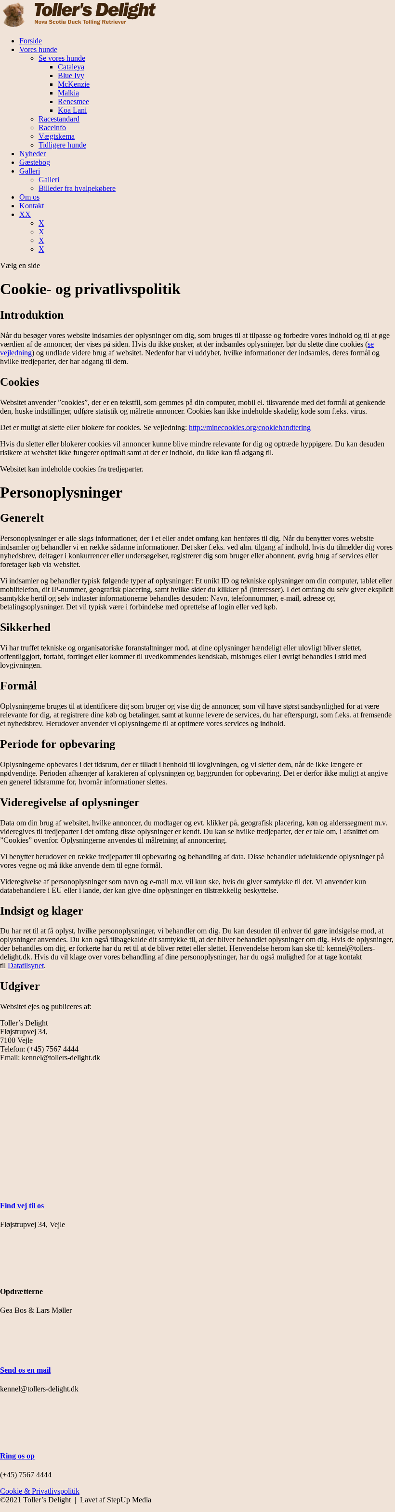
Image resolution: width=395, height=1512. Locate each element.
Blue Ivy (71, 75)
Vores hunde (38, 49)
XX (25, 214)
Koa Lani (72, 110)
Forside (30, 41)
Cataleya (71, 67)
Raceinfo (52, 127)
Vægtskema (57, 136)
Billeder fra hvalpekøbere (77, 188)
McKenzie (74, 84)
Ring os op (17, 1456)
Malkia (68, 93)
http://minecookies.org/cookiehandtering (250, 427)
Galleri (29, 171)
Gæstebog (34, 162)
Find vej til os (22, 1206)
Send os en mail (25, 1370)
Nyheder (32, 153)
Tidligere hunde (62, 145)
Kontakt (31, 206)
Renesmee (73, 101)
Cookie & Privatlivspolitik (39, 1491)
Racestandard (59, 119)
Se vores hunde (62, 58)
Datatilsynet (26, 965)
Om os (29, 197)
